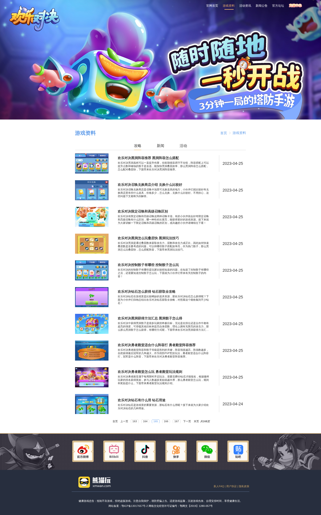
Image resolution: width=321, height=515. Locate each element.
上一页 (124, 421)
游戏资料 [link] (239, 133)
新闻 (160, 146)
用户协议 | (232, 486)
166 (166, 421)
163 (134, 421)
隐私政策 (244, 486)
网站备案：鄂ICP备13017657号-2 (128, 505)
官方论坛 (278, 5)
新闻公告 (262, 5)
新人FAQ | (220, 486)
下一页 (187, 421)
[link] (223, 133)
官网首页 (212, 5)
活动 (183, 146)
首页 (223, 133)
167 (176, 421)
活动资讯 (245, 5)
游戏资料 (229, 5)
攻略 (137, 146)
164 (145, 421)
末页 (196, 421)
